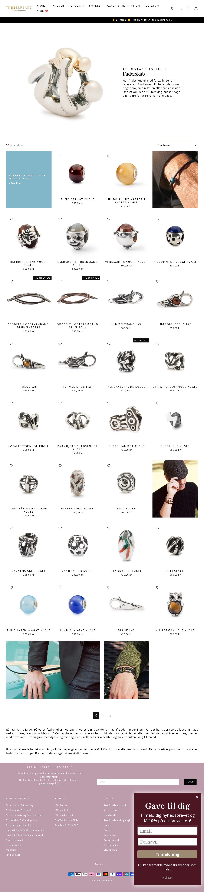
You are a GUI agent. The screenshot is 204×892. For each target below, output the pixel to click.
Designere (110, 834)
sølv (120, 737)
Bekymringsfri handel (18, 824)
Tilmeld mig (167, 854)
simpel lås (32, 753)
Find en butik (13, 854)
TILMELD (190, 781)
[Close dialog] (197, 797)
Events (108, 829)
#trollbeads (110, 849)
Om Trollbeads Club (66, 820)
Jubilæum (152, 5)
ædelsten (106, 737)
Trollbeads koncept (115, 805)
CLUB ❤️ (42, 11)
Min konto (61, 805)
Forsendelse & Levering (19, 805)
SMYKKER (96, 5)
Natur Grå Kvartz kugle (104, 749)
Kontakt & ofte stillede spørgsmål (25, 829)
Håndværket (111, 815)
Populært (77, 5)
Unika (107, 824)
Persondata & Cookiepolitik (21, 820)
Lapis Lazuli (139, 749)
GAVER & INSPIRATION (123, 5)
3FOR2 (41, 5)
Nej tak (167, 878)
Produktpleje (13, 844)
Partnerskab (111, 844)
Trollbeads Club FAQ (66, 824)
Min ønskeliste (63, 810)
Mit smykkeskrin (64, 815)
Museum (11, 849)
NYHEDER (57, 5)
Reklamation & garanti (19, 810)
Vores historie (112, 810)
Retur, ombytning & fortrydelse (24, 815)
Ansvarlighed (111, 839)
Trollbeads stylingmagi (117, 820)
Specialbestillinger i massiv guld (24, 834)
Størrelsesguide (15, 839)
